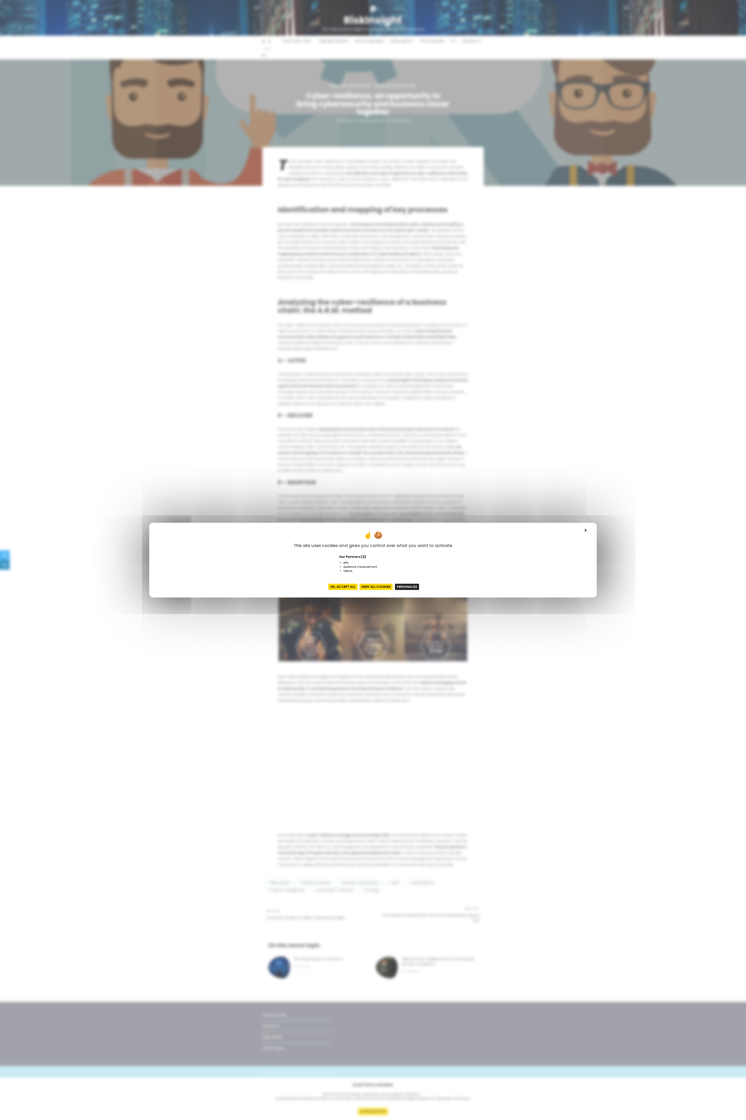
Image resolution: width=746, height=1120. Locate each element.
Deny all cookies (376, 586)
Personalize (407, 586)
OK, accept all (343, 586)
